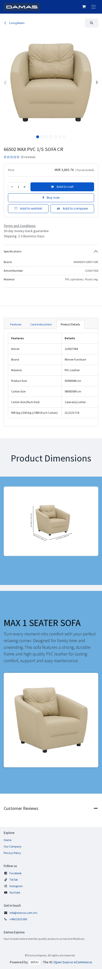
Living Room (17, 23)
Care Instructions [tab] (41, 324)
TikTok (13, 879)
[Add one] (24, 187)
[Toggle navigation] (93, 7)
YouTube (14, 892)
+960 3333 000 (18, 919)
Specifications (12, 251)
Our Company (13, 846)
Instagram (16, 886)
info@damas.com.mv (23, 913)
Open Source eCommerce (72, 962)
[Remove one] (12, 187)
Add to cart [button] (65, 187)
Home (7, 840)
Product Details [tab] (70, 324)
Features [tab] (16, 324)
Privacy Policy (12, 853)
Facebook (15, 873)
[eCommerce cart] (84, 6)
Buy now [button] (53, 197)
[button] (91, 23)
